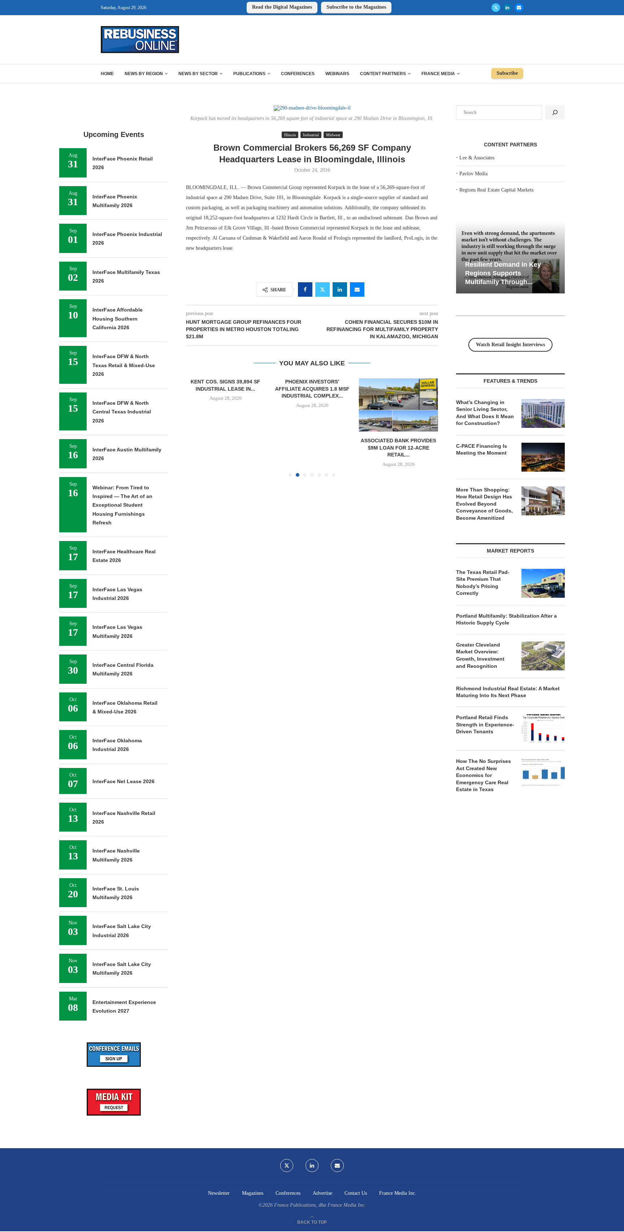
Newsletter (219, 1193)
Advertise (322, 1193)
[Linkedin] (507, 7)
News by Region (144, 73)
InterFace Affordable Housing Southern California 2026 (117, 318)
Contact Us (355, 1193)
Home (107, 73)
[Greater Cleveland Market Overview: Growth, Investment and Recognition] (543, 655)
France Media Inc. (397, 1193)
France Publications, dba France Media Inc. (320, 1205)
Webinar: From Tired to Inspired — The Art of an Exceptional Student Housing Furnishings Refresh (122, 505)
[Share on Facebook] (305, 289)
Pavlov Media (473, 173)
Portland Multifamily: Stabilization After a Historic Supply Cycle (506, 619)
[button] (196, 427)
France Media (438, 73)
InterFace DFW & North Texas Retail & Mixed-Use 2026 (123, 365)
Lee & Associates (476, 157)
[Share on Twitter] (322, 289)
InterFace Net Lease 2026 (123, 781)
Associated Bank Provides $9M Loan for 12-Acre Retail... (398, 448)
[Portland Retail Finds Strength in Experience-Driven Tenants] (543, 728)
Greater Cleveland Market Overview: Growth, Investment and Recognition (480, 655)
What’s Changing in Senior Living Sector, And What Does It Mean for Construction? (485, 412)
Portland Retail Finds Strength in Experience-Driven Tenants (485, 724)
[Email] (519, 7)
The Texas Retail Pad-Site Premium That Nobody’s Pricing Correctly (483, 582)
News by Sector (198, 73)
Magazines (252, 1193)
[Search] (555, 112)
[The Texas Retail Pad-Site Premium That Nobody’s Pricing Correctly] (543, 583)
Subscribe (507, 73)
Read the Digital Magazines (282, 7)
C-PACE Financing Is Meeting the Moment (481, 449)
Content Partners (383, 73)
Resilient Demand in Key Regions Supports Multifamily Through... (503, 273)
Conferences (298, 73)
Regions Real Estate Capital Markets (496, 190)
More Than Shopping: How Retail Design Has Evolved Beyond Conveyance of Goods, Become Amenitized (484, 504)
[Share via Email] (357, 289)
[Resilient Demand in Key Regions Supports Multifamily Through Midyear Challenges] (510, 257)
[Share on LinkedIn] (340, 289)
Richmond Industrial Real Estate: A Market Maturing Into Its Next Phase (508, 692)
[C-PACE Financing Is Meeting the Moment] (543, 457)
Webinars (337, 73)
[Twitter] (495, 7)
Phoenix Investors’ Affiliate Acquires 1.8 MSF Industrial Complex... (312, 389)
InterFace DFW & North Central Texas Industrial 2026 (121, 412)
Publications (249, 73)
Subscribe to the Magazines (356, 7)
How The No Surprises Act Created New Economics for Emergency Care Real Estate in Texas (483, 775)
